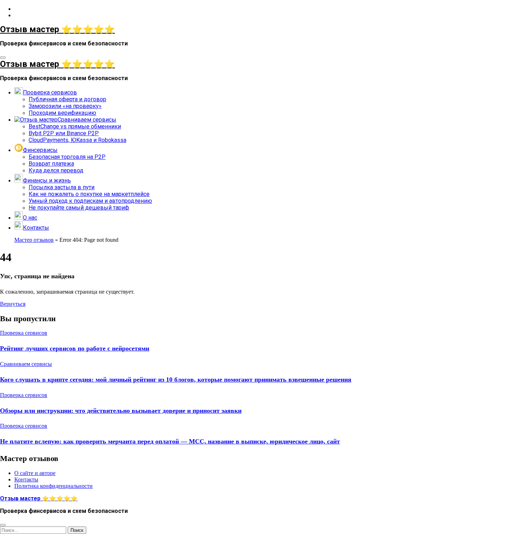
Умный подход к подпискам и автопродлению (90, 200)
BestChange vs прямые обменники (75, 126)
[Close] (3, 525)
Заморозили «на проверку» (65, 106)
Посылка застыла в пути (61, 187)
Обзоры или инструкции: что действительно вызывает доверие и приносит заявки (121, 410)
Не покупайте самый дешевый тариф (79, 207)
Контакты (26, 479)
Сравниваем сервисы (26, 364)
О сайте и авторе (34, 473)
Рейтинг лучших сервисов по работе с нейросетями (74, 348)
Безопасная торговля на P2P (67, 156)
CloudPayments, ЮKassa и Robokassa (77, 140)
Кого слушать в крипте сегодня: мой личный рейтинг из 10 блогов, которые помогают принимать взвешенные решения (175, 379)
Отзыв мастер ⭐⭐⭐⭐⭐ (57, 29)
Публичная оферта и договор (67, 99)
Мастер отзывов (34, 240)
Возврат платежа (51, 163)
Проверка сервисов (23, 333)
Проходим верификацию (62, 112)
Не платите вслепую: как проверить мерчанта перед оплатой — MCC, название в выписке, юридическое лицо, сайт (170, 441)
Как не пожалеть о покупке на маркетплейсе (89, 194)
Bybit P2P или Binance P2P (64, 133)
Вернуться (12, 304)
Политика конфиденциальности (53, 486)
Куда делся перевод (56, 170)
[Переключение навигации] (3, 58)
